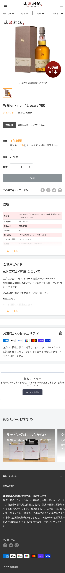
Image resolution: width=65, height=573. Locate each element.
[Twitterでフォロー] (11, 545)
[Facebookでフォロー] (5, 545)
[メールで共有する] (60, 190)
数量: (5, 166)
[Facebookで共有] (43, 190)
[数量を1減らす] (13, 167)
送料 (22, 145)
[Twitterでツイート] (54, 190)
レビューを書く (32, 392)
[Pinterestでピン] (48, 190)
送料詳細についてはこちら (31, 125)
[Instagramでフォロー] (17, 545)
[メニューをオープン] (5, 5)
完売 (32, 178)
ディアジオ (8, 112)
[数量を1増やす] (29, 167)
